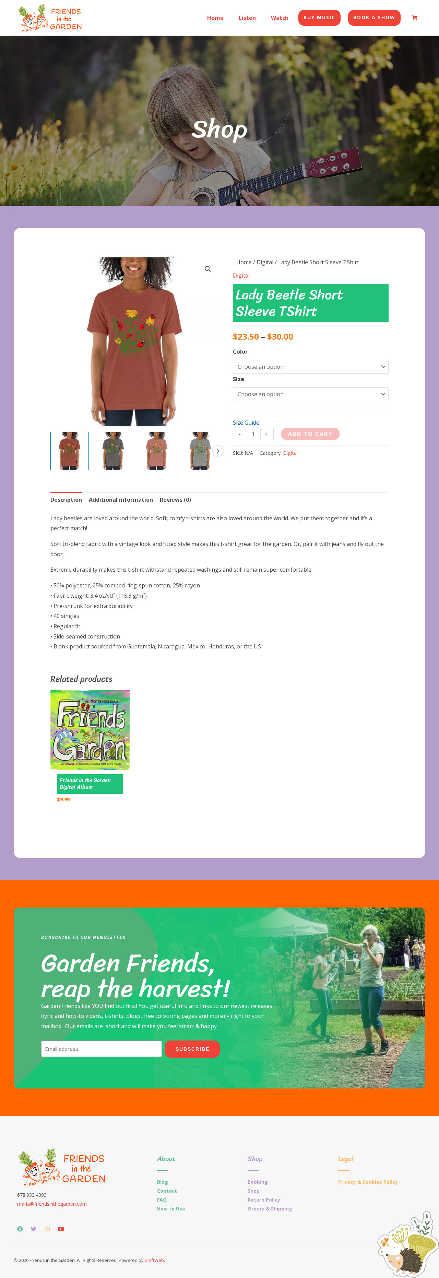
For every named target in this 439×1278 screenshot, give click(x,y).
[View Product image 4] (200, 451)
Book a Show (374, 17)
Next (218, 451)
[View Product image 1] (69, 451)
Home (215, 18)
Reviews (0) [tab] (175, 499)
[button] (208, 269)
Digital (265, 262)
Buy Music (319, 17)
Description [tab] (66, 499)
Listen (247, 18)
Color (240, 351)
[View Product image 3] (157, 451)
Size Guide (246, 422)
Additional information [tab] (121, 499)
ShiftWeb (154, 1260)
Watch (279, 18)
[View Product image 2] (113, 451)
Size (238, 379)
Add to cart (310, 434)
